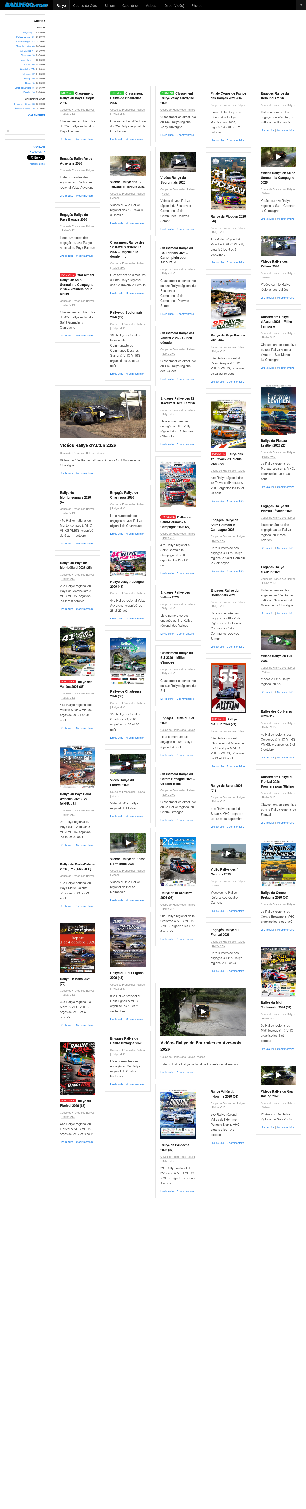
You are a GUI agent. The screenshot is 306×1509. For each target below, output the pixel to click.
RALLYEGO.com (26, 4)
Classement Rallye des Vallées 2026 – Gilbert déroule (177, 338)
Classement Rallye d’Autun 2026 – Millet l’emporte (276, 322)
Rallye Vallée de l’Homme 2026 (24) (224, 1093)
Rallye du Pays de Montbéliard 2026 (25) (76, 565)
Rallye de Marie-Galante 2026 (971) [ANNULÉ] (77, 866)
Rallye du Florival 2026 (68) (75, 1103)
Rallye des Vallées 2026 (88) (76, 684)
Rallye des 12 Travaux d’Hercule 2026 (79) (227, 459)
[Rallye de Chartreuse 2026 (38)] (128, 660)
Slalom (109, 5)
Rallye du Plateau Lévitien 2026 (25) (274, 443)
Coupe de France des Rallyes (77, 109)
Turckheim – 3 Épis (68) (24, 104)
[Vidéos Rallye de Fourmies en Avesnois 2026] (203, 1012)
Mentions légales (37, 163)
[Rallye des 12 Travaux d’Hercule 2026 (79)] (228, 423)
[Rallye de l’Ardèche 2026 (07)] (178, 1114)
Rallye (61, 5)
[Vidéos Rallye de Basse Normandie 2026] (128, 843)
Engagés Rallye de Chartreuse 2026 (124, 495)
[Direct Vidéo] (174, 5)
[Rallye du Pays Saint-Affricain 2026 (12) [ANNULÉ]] (77, 766)
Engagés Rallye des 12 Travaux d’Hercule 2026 (177, 400)
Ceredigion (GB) (27, 69)
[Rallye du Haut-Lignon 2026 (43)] (128, 942)
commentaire (235, 501)
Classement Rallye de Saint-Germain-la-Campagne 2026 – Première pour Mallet (77, 284)
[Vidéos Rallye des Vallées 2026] (278, 246)
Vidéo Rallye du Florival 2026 (122, 782)
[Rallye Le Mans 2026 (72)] (77, 948)
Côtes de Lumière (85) (25, 87)
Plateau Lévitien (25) (25, 36)
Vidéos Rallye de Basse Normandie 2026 (127, 861)
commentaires (236, 766)
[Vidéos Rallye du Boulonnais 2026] (178, 162)
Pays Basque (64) (27, 50)
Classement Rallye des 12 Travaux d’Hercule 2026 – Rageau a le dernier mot (127, 249)
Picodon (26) (29, 92)
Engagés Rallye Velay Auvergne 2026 (76, 160)
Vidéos (151, 5)
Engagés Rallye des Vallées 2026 (175, 594)
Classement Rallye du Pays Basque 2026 (77, 98)
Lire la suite (66, 139)
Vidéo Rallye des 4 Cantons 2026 (224, 871)
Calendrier (130, 5)
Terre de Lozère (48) (25, 46)
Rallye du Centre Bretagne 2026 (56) (274, 895)
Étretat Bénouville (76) (25, 108)
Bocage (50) (29, 78)
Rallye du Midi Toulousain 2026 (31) (276, 1004)
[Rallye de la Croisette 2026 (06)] (178, 862)
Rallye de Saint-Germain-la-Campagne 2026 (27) (175, 522)
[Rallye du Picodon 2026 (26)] (228, 183)
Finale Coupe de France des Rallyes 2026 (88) (228, 95)
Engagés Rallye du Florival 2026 (225, 932)
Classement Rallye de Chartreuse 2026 (126, 98)
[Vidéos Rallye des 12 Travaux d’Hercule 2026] (128, 166)
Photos (196, 5)
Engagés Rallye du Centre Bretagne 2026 (126, 1040)
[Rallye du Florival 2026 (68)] (77, 1068)
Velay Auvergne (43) (25, 41)
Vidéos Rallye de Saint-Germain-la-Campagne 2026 (278, 178)
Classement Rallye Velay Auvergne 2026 (177, 98)
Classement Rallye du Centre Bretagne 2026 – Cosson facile (177, 779)
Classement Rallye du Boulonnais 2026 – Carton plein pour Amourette (176, 255)
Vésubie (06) (29, 64)
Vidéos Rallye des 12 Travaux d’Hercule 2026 (127, 184)
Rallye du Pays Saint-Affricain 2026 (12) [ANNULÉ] (76, 799)
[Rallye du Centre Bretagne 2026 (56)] (278, 863)
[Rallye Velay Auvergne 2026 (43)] (128, 563)
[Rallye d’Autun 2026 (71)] (228, 688)
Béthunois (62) (28, 73)
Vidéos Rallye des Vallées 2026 (274, 263)
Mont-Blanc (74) (28, 60)
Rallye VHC (68, 114)
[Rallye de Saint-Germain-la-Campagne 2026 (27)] (178, 486)
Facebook (36, 151)
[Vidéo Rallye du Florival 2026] (128, 764)
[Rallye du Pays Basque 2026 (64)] (228, 304)
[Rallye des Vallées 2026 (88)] (77, 651)
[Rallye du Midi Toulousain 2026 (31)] (278, 972)
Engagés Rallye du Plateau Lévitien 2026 (276, 508)
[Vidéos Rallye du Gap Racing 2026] (278, 1075)
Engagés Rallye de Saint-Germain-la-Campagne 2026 (224, 525)
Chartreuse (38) (28, 55)
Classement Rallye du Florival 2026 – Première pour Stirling (277, 781)
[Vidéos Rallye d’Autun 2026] (103, 414)
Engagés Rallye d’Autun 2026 (272, 569)
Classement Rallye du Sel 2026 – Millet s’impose (176, 658)
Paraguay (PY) (28, 32)
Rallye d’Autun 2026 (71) (224, 721)
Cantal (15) (30, 83)
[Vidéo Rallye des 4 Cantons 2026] (228, 854)
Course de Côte (85, 5)
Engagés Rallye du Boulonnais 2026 (225, 592)
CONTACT (39, 147)
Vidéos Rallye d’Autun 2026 (88, 445)
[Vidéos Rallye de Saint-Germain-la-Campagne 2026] (278, 157)
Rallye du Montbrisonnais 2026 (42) (75, 497)
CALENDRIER (36, 115)
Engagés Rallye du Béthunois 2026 (275, 95)
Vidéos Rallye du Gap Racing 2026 (277, 1093)
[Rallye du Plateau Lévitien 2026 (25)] (278, 410)
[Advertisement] (178, 47)
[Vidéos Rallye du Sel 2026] (278, 640)
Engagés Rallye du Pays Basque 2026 (74, 217)
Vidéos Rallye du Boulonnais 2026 (173, 180)
